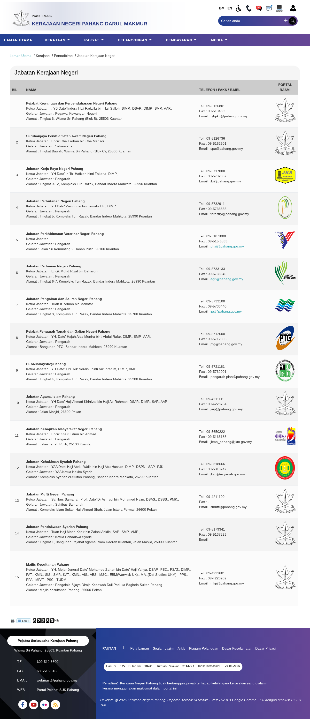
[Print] (12, 620)
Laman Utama (20, 56)
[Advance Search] (285, 20)
